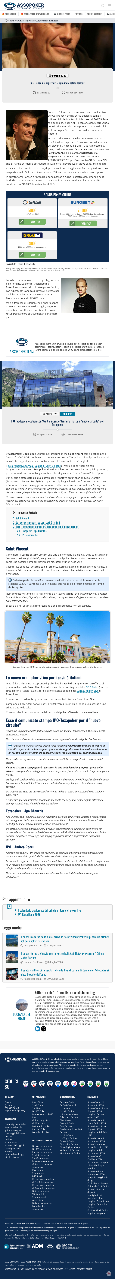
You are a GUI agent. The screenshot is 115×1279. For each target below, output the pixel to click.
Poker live (51, 414)
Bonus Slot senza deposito (96, 1191)
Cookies (8, 1102)
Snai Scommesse (40, 1158)
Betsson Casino (67, 1102)
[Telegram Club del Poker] (66, 1084)
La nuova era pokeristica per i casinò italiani (36, 522)
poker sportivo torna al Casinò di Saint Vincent (34, 465)
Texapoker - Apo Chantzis (32, 531)
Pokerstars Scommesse (38, 1171)
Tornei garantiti (94, 13)
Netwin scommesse (42, 1203)
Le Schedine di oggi (14, 1154)
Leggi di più (57, 1045)
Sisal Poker (37, 1105)
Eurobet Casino (67, 1141)
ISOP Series (92, 687)
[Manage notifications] (108, 1273)
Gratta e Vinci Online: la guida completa (98, 1212)
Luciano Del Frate (74, 434)
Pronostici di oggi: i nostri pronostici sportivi (14, 1148)
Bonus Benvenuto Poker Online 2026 (96, 1122)
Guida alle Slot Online (98, 1186)
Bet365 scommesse (42, 1149)
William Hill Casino (69, 1150)
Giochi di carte (12, 1157)
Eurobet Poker (39, 1129)
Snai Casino (66, 1126)
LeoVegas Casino (68, 1138)
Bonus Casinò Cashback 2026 (94, 1158)
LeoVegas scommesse (43, 1161)
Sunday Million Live (87, 690)
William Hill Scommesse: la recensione (39, 1197)
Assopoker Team (74, 92)
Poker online (59, 75)
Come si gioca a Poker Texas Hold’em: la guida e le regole (16, 1127)
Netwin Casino (67, 1111)
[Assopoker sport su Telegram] (90, 1084)
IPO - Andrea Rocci (28, 535)
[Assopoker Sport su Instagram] (82, 1084)
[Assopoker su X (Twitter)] (50, 1084)
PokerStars (37, 1102)
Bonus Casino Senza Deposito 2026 (97, 1110)
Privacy (8, 1105)
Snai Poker (37, 1108)
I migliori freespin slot (98, 1201)
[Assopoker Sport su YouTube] (98, 1084)
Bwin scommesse (41, 1191)
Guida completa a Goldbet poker (41, 1122)
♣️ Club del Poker (62, 13)
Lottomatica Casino (69, 1114)
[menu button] (109, 5)
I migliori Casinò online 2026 (95, 1116)
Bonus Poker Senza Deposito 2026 (96, 1128)
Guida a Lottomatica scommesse (42, 1165)
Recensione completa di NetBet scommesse (43, 1180)
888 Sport (37, 1176)
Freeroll (79, 13)
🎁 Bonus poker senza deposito (35, 13)
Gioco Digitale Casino (70, 1147)
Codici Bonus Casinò (97, 1183)
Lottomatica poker (41, 1126)
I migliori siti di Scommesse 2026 (96, 1152)
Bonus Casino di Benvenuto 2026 (95, 1104)
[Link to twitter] (43, 1028)
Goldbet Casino (67, 1123)
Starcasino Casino (69, 1144)
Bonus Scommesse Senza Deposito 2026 (97, 1146)
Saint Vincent (21, 518)
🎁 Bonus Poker (9, 13)
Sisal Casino (66, 1120)
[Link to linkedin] (37, 1028)
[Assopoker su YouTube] (33, 1084)
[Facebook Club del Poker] (74, 1084)
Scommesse (11, 1142)
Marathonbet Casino (70, 1153)
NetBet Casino (67, 1135)
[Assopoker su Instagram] (25, 1084)
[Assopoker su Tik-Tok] (42, 1084)
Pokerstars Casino (69, 1117)
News (12, 20)
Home (6, 20)
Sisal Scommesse (40, 1155)
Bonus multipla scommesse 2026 (96, 1173)
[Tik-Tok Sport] (106, 1084)
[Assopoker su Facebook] (58, 1084)
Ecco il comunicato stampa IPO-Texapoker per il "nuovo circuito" (46, 527)
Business (67, 414)
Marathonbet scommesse (39, 1207)
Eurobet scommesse (42, 1152)
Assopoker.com (39, 1058)
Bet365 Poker (38, 1111)
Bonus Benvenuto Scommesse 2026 (96, 1140)
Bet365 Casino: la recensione (68, 1107)
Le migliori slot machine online (95, 1197)
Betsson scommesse (42, 1146)
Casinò (8, 1139)
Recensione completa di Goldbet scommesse (43, 1186)
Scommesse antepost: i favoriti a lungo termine (98, 1165)
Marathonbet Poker (42, 1132)
